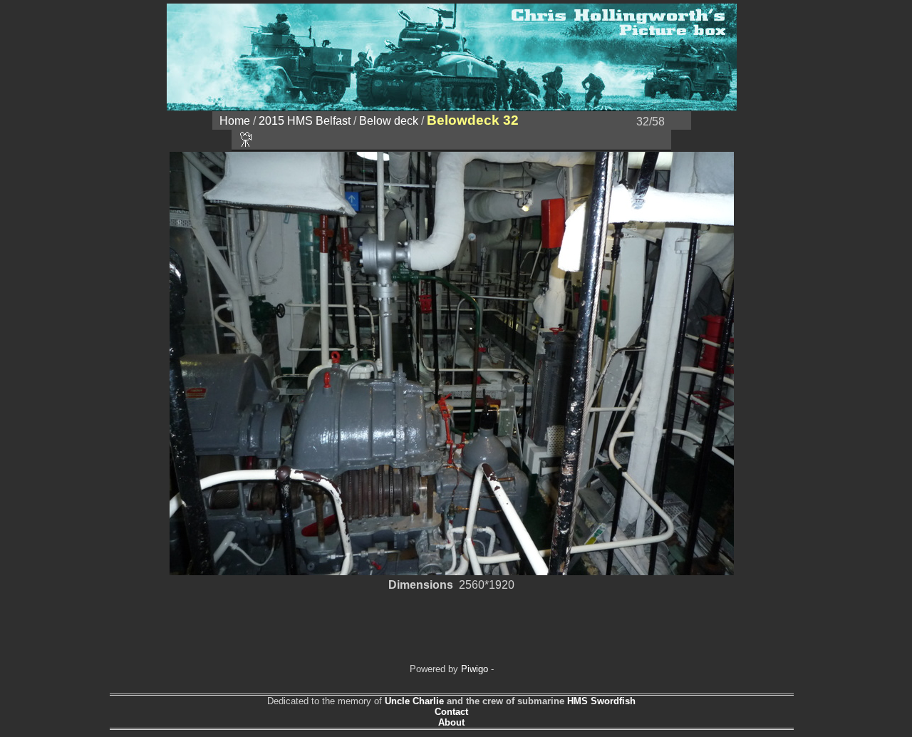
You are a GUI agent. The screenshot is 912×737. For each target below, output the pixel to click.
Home (234, 121)
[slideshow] (246, 139)
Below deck (388, 121)
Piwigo (474, 669)
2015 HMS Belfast (305, 121)
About (451, 722)
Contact (451, 711)
